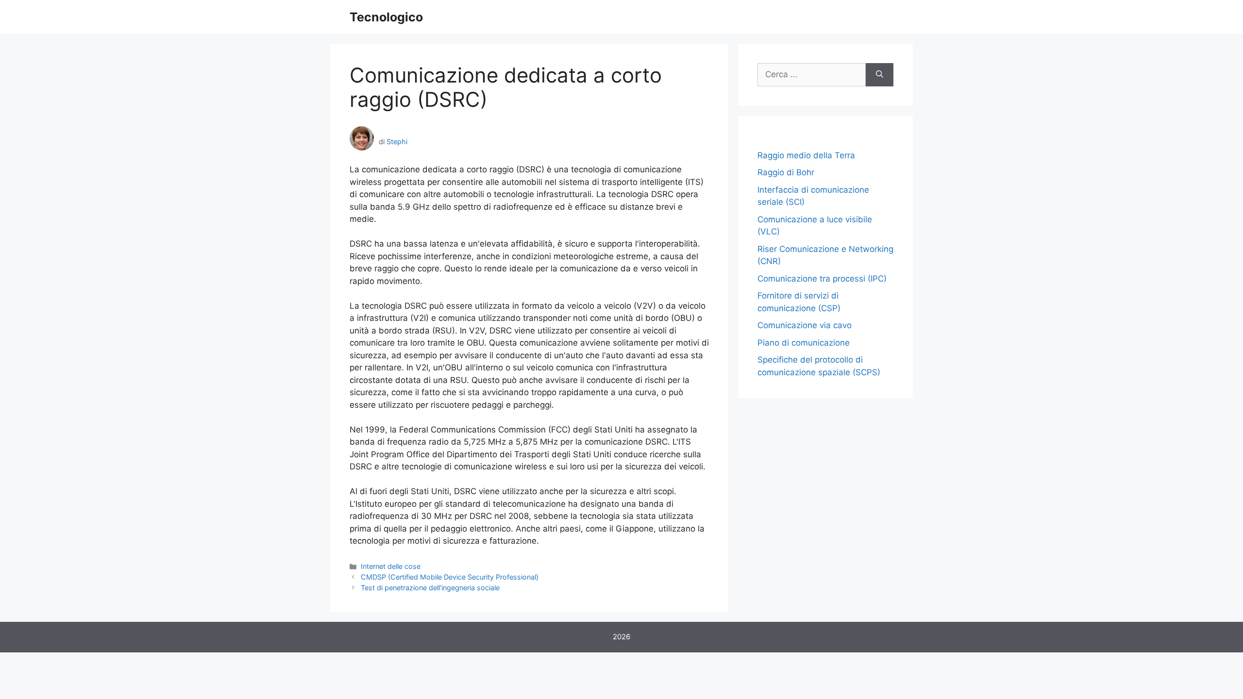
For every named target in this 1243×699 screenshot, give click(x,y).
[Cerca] (879, 74)
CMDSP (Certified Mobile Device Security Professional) (449, 577)
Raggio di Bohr (785, 172)
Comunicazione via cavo (804, 325)
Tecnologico (386, 17)
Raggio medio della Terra (806, 155)
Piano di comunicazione (803, 343)
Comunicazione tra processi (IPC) (822, 278)
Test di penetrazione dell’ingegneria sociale (430, 587)
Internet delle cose (390, 566)
